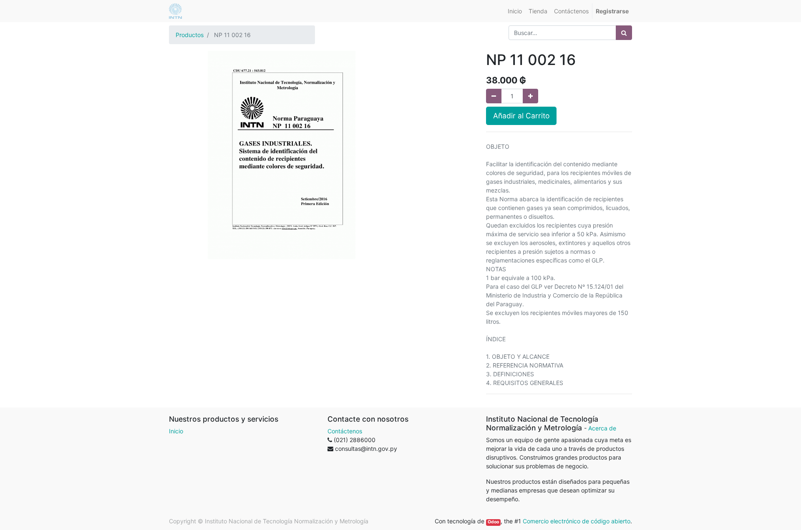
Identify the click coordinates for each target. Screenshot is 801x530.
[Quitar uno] (493, 96)
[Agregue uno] (530, 96)
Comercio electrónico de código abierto (576, 521)
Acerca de (602, 428)
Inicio (176, 431)
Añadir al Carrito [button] (521, 115)
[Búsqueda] (624, 32)
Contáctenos (344, 431)
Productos (190, 34)
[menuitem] (514, 11)
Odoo (493, 522)
